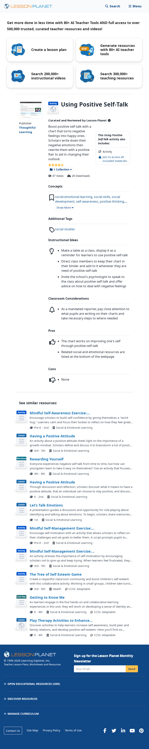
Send (131, 669)
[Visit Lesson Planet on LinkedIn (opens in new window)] (123, 730)
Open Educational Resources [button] (34, 684)
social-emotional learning (73, 197)
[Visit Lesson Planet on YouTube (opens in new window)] (132, 730)
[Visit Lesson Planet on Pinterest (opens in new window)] (141, 730)
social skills (102, 197)
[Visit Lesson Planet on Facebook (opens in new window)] (105, 730)
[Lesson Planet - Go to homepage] (30, 6)
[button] (135, 6)
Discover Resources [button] (22, 699)
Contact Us (13, 731)
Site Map (32, 730)
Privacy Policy (51, 730)
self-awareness (87, 201)
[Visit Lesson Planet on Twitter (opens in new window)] (114, 730)
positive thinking (112, 201)
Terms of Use (73, 730)
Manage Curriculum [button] (23, 713)
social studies (65, 229)
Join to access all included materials (115, 159)
